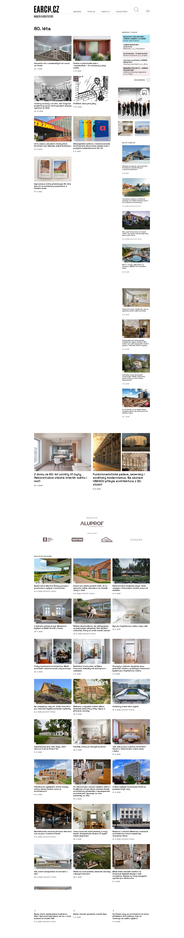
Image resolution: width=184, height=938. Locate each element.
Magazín (77, 12)
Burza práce (121, 12)
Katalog (91, 12)
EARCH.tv (105, 12)
